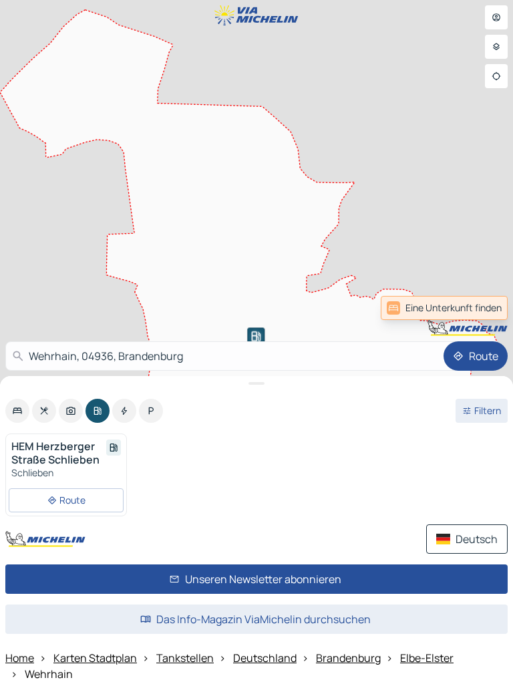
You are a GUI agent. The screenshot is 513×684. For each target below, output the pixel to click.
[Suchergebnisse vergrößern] (256, 383)
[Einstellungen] (496, 47)
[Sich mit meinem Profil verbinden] (496, 17)
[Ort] (496, 76)
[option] (17, 411)
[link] (444, 308)
